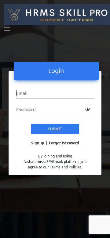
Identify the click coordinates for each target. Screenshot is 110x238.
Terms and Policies (66, 167)
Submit (55, 129)
